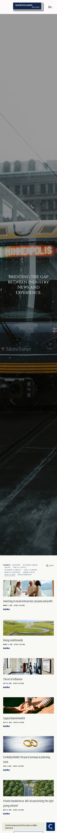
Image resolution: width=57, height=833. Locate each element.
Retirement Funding (30, 565)
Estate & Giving (10, 574)
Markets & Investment (12, 572)
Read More (6, 609)
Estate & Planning (30, 570)
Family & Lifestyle (19, 567)
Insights (7, 567)
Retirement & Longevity (13, 570)
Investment (16, 565)
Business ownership (25, 574)
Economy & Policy (29, 572)
